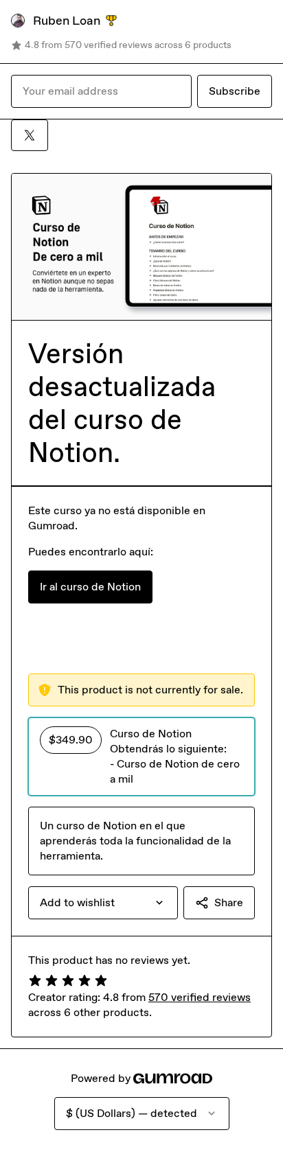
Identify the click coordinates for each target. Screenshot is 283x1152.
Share (228, 902)
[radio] (141, 756)
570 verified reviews (199, 997)
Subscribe (234, 90)
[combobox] (103, 902)
